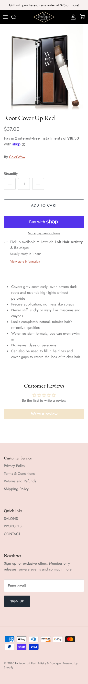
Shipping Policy (16, 489)
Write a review (44, 414)
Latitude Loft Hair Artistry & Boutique (38, 663)
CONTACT (12, 534)
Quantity (11, 173)
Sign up (17, 601)
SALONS (11, 518)
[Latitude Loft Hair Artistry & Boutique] (44, 17)
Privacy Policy (14, 465)
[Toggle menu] (5, 17)
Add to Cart (44, 205)
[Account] (71, 17)
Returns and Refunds (20, 481)
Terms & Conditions (19, 473)
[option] (44, 68)
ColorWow (17, 157)
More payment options (44, 233)
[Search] (16, 17)
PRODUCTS (13, 526)
